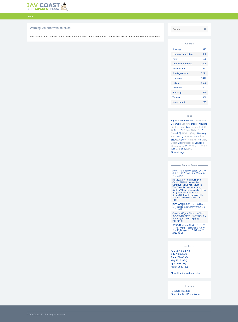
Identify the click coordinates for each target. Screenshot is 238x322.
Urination (177, 87)
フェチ (188, 146)
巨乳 (178, 139)
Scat (200, 127)
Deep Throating (199, 123)
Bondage (199, 142)
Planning (201, 133)
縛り (183, 139)
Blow (173, 139)
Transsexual (199, 120)
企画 (178, 133)
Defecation (184, 127)
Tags (173, 120)
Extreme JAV (179, 68)
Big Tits (174, 127)
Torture (176, 97)
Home (30, 16)
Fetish (175, 83)
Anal (178, 120)
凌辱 (183, 149)
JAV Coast (34, 314)
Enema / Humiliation (182, 54)
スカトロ (178, 130)
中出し (180, 136)
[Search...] (205, 29)
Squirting (176, 92)
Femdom (177, 78)
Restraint (191, 139)
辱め (201, 136)
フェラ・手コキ (200, 146)
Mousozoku (188, 142)
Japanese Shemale (182, 63)
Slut (179, 142)
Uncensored (178, 102)
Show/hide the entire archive (185, 273)
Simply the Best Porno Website (186, 294)
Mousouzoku (177, 146)
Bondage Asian (180, 73)
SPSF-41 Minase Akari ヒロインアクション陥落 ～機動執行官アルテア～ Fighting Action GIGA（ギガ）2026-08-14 (189, 229)
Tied (199, 139)
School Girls (189, 130)
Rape (173, 136)
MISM (189, 149)
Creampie (176, 123)
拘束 (173, 149)
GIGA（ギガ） (188, 133)
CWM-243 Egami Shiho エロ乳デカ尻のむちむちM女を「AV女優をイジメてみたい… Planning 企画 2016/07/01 (189, 217)
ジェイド (200, 130)
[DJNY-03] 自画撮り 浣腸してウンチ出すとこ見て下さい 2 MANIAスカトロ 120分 (189, 173)
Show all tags (177, 152)
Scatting (176, 49)
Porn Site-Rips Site (180, 291)
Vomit (175, 59)
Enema (195, 136)
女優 (178, 149)
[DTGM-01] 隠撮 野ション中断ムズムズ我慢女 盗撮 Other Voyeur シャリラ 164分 (189, 207)
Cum (173, 133)
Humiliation (187, 120)
